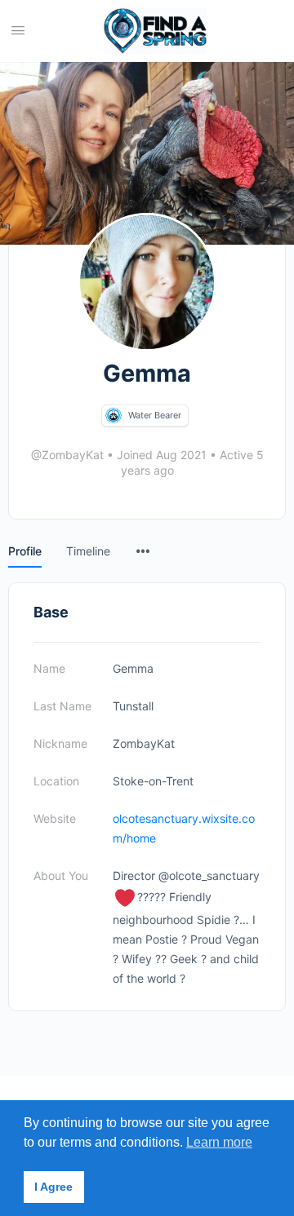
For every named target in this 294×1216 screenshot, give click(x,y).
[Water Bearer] (113, 415)
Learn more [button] (219, 1142)
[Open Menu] (18, 29)
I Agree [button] (53, 1186)
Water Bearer (154, 415)
